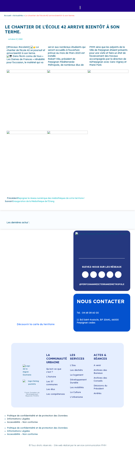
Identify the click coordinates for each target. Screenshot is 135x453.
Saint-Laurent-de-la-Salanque (34, 299)
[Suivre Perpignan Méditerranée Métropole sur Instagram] (93, 274)
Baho (16, 273)
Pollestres (39, 291)
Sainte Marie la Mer (23, 303)
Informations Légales (18, 418)
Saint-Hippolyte (37, 297)
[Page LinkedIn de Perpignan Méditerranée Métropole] (110, 274)
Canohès (51, 276)
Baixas (25, 273)
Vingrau (42, 312)
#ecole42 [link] (23, 47)
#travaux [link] (12, 47)
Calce (41, 276)
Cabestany (50, 273)
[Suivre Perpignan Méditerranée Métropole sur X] (118, 274)
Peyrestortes (52, 288)
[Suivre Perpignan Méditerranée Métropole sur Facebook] (85, 274)
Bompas (36, 273)
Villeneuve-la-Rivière (24, 312)
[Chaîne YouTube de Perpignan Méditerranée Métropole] (101, 274)
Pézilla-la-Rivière (22, 291)
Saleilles (41, 303)
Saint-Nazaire (49, 300)
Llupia (40, 285)
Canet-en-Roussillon (24, 276)
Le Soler (30, 285)
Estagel (47, 282)
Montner (51, 285)
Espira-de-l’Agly (31, 282)
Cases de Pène (21, 279)
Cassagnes (38, 279)
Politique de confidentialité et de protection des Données (37, 415)
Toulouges (31, 306)
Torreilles (18, 306)
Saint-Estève (41, 294)
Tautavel (53, 303)
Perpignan (36, 288)
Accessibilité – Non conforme (22, 422)
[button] (26, 7)
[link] (99, 50)
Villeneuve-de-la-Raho (38, 309)
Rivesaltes (26, 294)
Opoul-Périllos (20, 288)
